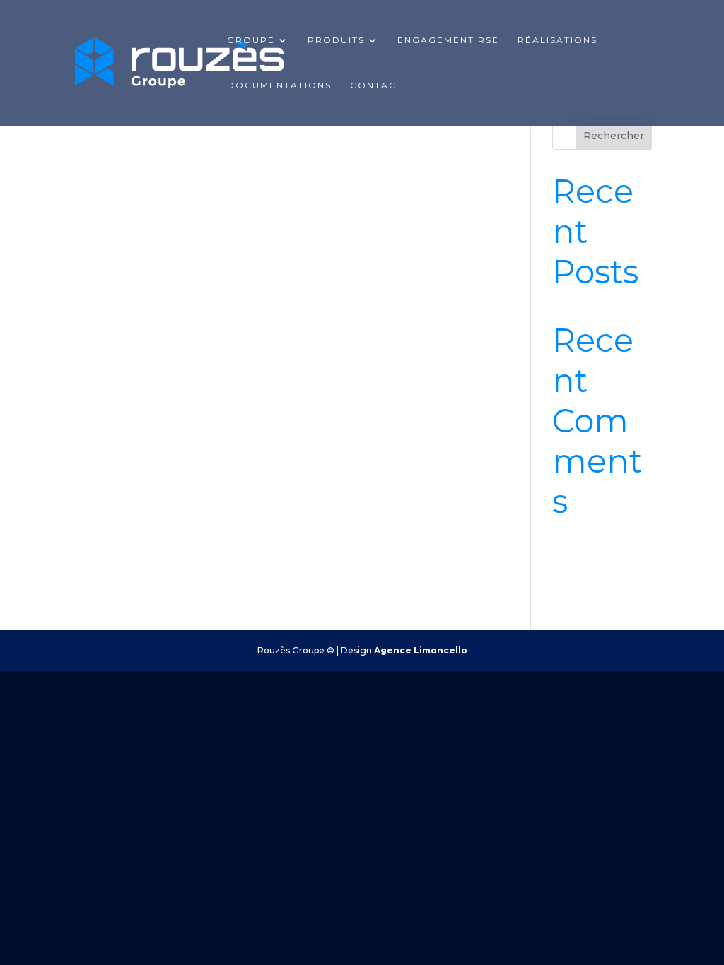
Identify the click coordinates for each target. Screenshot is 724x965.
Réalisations (557, 40)
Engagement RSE (448, 40)
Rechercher (613, 135)
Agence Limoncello (420, 650)
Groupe (251, 40)
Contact (376, 85)
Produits (336, 40)
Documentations (279, 85)
